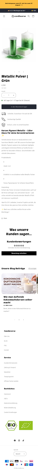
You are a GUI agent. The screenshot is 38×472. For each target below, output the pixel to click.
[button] (4, 16)
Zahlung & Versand (10, 367)
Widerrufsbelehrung (10, 407)
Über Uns (7, 336)
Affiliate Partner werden (11, 381)
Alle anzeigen (32, 268)
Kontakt (6, 350)
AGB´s (6, 398)
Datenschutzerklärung (10, 403)
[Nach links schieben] (14, 72)
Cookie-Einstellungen (10, 412)
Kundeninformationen (10, 363)
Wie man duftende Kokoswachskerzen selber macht (18, 299)
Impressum (7, 394)
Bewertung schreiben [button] (19, 253)
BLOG (5, 341)
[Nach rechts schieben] (23, 72)
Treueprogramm (9, 376)
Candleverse (21, 468)
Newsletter (7, 372)
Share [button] (5, 218)
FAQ (5, 345)
